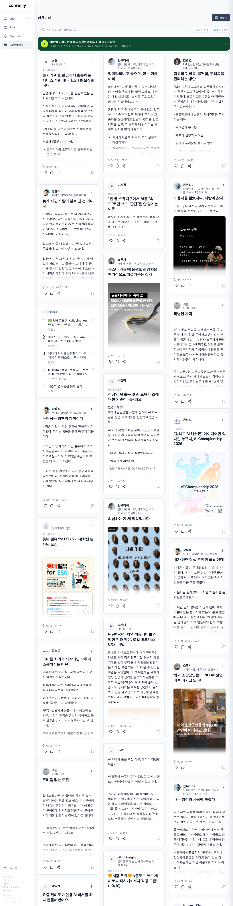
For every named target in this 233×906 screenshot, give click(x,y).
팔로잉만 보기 (221, 29)
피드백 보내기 (8, 877)
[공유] (58, 172)
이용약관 (6, 883)
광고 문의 (7, 890)
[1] (45, 293)
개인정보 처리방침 (10, 887)
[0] (45, 172)
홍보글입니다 (49, 70)
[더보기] (91, 61)
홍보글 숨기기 (201, 29)
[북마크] (92, 172)
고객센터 (6, 880)
